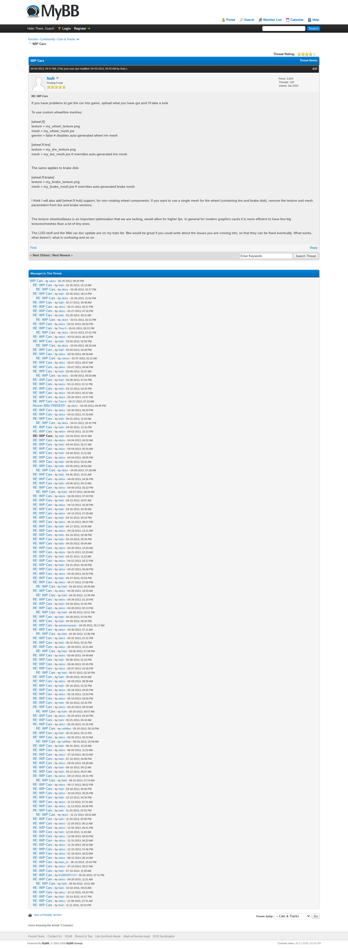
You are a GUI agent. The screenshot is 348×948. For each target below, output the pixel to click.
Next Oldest (41, 255)
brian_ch (63, 862)
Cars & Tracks (66, 39)
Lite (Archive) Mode (107, 936)
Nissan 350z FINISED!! (49, 405)
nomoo (65, 358)
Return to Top (83, 936)
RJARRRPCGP (67, 875)
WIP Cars (36, 281)
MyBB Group (74, 943)
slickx (52, 281)
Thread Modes (308, 60)
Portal (230, 20)
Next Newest (61, 255)
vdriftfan (66, 728)
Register (80, 28)
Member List (272, 20)
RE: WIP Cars (42, 285)
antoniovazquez (67, 625)
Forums (33, 39)
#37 (314, 69)
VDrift (68, 936)
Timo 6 (62, 328)
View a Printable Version (47, 914)
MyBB (45, 943)
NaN (122, 68)
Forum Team (36, 936)
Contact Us (55, 936)
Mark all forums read (137, 936)
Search (249, 20)
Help (315, 20)
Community (47, 39)
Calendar (296, 20)
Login (66, 28)
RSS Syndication (164, 936)
